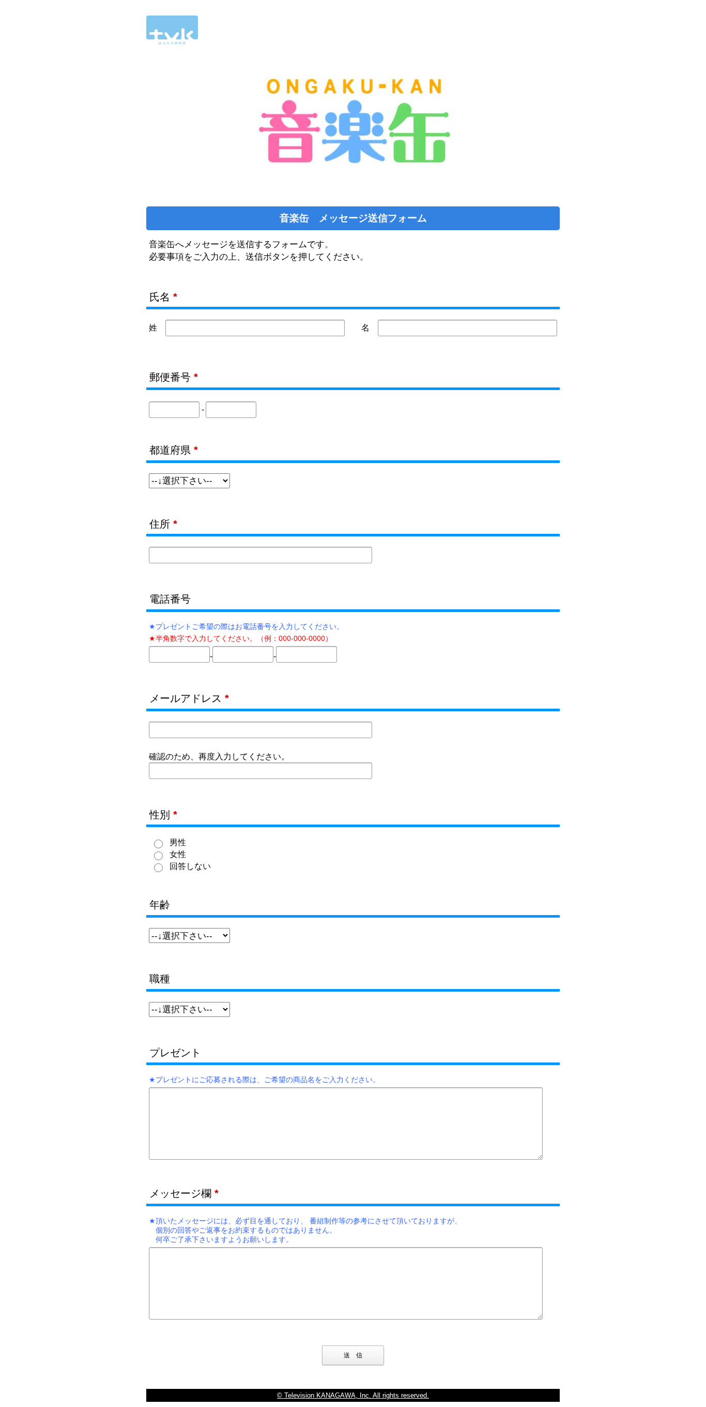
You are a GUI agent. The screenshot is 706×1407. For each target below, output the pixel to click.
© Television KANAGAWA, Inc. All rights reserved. (353, 1395)
